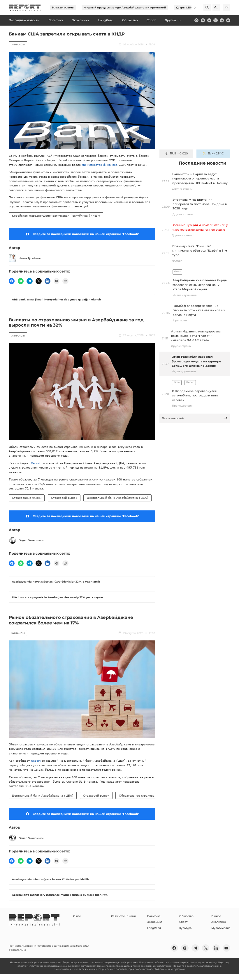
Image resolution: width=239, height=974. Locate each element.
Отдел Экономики (31, 540)
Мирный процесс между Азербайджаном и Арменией (125, 7)
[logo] (25, 7)
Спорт (183, 921)
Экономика (154, 921)
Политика (153, 916)
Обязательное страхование (139, 795)
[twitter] (215, 20)
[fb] (196, 20)
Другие (170, 20)
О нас (77, 916)
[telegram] (209, 20)
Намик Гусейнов (30, 258)
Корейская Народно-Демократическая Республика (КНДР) (56, 215)
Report (36, 463)
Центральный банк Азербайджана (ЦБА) (117, 497)
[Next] (192, 7)
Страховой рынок (64, 497)
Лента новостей (173, 418)
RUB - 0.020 (179, 153)
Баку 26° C (216, 153)
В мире (216, 916)
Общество (186, 916)
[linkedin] (222, 20)
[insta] (203, 20)
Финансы (18, 44)
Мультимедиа (220, 928)
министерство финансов (99, 164)
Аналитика (218, 921)
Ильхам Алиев (63, 7)
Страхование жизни (26, 497)
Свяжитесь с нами (123, 916)
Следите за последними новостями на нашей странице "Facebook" (86, 234)
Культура (185, 928)
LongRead (154, 928)
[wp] (21, 281)
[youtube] (228, 20)
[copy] (65, 281)
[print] (56, 281)
